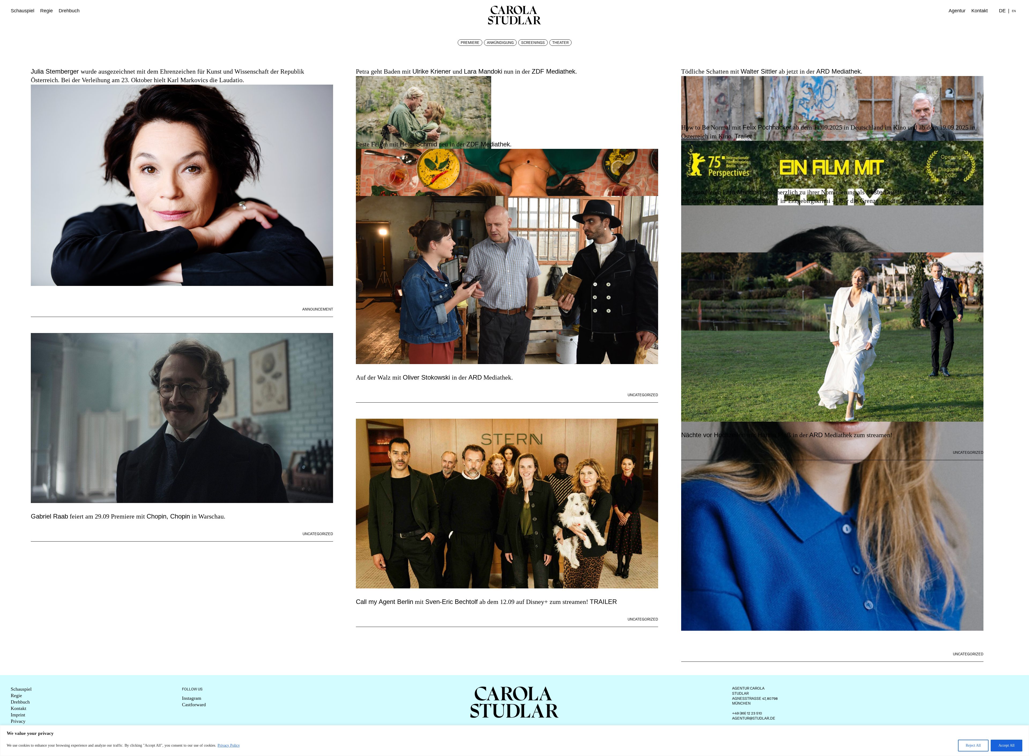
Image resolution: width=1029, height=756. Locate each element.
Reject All (973, 745)
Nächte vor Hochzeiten (713, 435)
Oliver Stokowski (427, 377)
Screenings (533, 42)
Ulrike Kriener (432, 71)
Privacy (18, 721)
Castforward (194, 704)
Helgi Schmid (418, 144)
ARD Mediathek (838, 71)
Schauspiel (22, 10)
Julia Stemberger (56, 71)
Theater (560, 42)
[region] (514, 740)
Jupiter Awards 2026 (929, 200)
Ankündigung (500, 42)
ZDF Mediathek (553, 71)
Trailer (743, 136)
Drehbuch (69, 10)
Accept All (1006, 745)
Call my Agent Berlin (384, 601)
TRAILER (603, 601)
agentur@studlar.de (753, 718)
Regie (46, 10)
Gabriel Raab (49, 516)
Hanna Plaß (774, 435)
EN (1014, 11)
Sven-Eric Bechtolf (451, 601)
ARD (475, 377)
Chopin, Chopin (168, 516)
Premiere (470, 42)
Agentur (957, 10)
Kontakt (979, 10)
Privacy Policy (229, 745)
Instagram (191, 698)
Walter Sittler (759, 71)
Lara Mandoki (483, 71)
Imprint (18, 714)
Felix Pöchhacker (767, 127)
